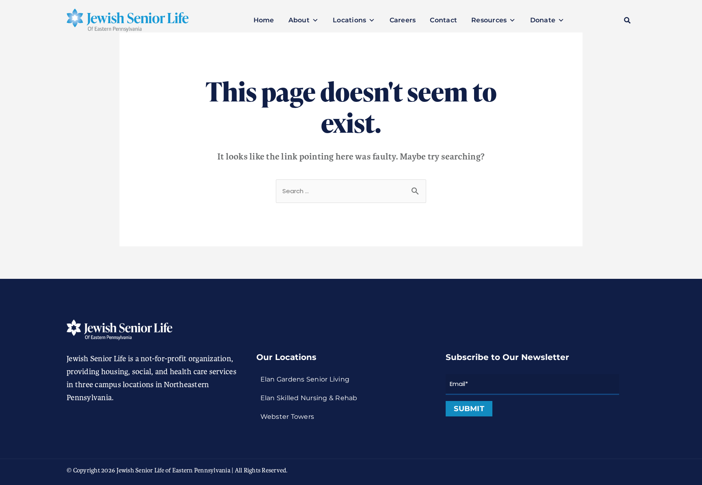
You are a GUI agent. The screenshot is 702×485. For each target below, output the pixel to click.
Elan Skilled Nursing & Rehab (309, 398)
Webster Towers (287, 416)
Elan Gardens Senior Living (305, 379)
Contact (443, 20)
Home (264, 20)
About (299, 20)
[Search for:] (351, 191)
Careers (403, 20)
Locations (349, 20)
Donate (543, 20)
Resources (489, 20)
